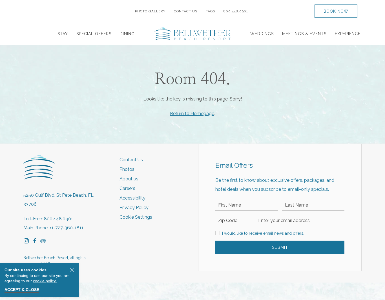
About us (129, 179)
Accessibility (132, 198)
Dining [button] (127, 34)
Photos (127, 169)
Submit (280, 247)
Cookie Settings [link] (136, 217)
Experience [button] (347, 34)
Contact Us (185, 11)
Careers (127, 188)
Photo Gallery (150, 11)
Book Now (336, 11)
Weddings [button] (262, 34)
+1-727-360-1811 (66, 227)
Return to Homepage (192, 113)
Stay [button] (62, 34)
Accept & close (22, 289)
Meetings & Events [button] (304, 34)
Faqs (210, 11)
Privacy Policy (134, 207)
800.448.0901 (237, 11)
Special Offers (93, 34)
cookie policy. (45, 281)
